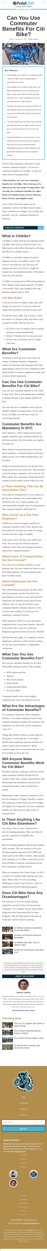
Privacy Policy (23, 1207)
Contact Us (23, 1115)
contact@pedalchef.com (31, 1223)
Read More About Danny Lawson (23, 1010)
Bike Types (23, 1196)
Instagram (23, 1159)
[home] (23, 3)
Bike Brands (23, 1199)
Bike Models (23, 1203)
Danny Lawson (33, 39)
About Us (23, 1109)
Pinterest (23, 1163)
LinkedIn (23, 1167)
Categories (23, 1103)
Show (40, 228)
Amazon (30, 1230)
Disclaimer (23, 1214)
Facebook (23, 1155)
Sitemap (23, 1211)
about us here (20, 1151)
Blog (23, 1097)
